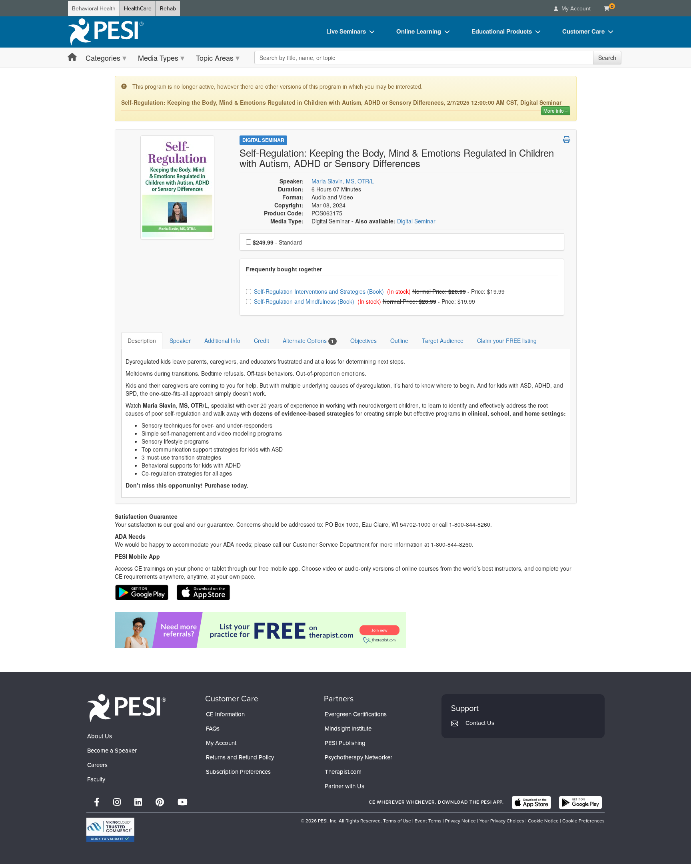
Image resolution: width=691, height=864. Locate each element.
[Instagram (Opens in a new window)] (117, 802)
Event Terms (428, 820)
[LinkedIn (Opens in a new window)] (138, 802)
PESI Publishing (345, 743)
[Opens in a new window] (346, 630)
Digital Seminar (263, 139)
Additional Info (222, 340)
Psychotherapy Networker (358, 757)
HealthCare (138, 8)
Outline (399, 340)
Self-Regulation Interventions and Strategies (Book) (319, 291)
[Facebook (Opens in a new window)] (97, 802)
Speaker (180, 340)
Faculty (96, 779)
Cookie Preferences (583, 820)
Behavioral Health (94, 8)
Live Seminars (346, 31)
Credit (261, 340)
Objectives (363, 340)
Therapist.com (343, 771)
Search (607, 58)
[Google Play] (580, 802)
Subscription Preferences (238, 771)
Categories (103, 57)
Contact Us (479, 723)
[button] (566, 139)
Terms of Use (397, 820)
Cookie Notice (543, 820)
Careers (97, 764)
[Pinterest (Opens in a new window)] (160, 802)
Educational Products (501, 31)
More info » (555, 110)
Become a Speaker (112, 750)
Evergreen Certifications (356, 714)
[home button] (72, 57)
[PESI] (126, 708)
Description (142, 340)
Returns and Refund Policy (240, 757)
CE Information (225, 714)
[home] (106, 32)
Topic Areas (215, 57)
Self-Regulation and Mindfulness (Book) (305, 301)
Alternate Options (308, 340)
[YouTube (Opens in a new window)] (183, 802)
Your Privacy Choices (501, 820)
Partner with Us (344, 786)
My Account (221, 743)
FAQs (213, 728)
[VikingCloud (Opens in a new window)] (110, 830)
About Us (99, 736)
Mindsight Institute (348, 728)
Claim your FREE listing (507, 340)
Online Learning (418, 31)
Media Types (158, 57)
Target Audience (442, 340)
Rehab (168, 8)
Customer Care (583, 31)
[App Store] (531, 802)
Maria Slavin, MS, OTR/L (343, 181)
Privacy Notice (460, 820)
